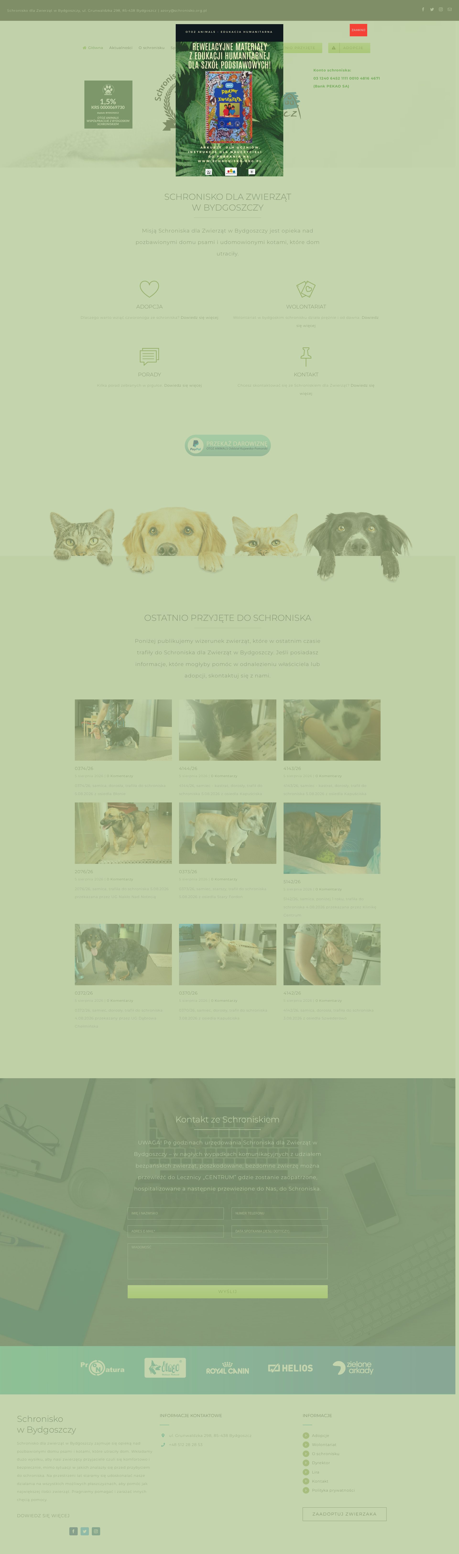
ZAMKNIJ (358, 30)
